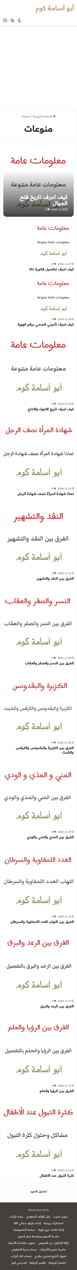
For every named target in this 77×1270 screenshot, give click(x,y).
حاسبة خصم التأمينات (53, 1249)
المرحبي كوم (19, 1262)
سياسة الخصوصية (24, 1229)
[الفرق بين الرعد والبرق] (38, 962)
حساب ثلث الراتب (21, 1256)
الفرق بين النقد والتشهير (55, 578)
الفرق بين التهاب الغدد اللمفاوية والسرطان (42, 922)
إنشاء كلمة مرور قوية (51, 1229)
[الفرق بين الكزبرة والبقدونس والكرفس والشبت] (38, 704)
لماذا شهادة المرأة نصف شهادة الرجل (45, 494)
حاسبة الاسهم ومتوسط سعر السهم (38, 1236)
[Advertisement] (38, 66)
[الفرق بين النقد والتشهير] (38, 534)
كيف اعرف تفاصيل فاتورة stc (51, 269)
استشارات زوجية (53, 1223)
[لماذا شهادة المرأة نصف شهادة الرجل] (38, 450)
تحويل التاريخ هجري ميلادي (51, 1256)
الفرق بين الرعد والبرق (57, 1006)
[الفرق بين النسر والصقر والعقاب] (38, 619)
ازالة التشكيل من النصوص (53, 1242)
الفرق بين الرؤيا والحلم (57, 1091)
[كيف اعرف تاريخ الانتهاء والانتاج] (38, 365)
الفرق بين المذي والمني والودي (50, 837)
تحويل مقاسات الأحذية (21, 1242)
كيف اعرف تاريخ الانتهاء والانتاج (51, 409)
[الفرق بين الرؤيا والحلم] (38, 1047)
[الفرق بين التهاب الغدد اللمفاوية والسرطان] (38, 878)
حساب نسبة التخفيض (24, 1249)
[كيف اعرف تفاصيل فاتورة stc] (53, 240)
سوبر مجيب (60, 1216)
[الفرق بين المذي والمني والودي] (38, 793)
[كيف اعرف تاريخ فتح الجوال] (38, 181)
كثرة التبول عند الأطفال (57, 1175)
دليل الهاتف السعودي (38, 1216)
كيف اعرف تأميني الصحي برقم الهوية (45, 324)
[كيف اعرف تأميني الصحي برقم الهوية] (53, 295)
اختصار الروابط (57, 1262)
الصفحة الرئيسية (43, 116)
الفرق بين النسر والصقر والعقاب (49, 663)
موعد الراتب (16, 1216)
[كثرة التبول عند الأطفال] (38, 1132)
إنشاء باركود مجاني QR (27, 1223)
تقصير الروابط (38, 1262)
